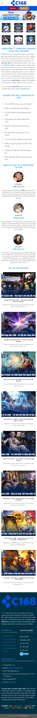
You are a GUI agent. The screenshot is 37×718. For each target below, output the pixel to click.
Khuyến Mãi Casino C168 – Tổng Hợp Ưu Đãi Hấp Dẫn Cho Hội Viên (18, 300)
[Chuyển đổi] (3, 104)
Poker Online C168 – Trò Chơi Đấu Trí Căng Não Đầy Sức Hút (18, 459)
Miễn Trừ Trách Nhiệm (9, 645)
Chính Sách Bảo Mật (9, 639)
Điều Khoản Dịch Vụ (9, 642)
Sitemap (5, 651)
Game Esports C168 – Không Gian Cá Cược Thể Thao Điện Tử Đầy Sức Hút (18, 538)
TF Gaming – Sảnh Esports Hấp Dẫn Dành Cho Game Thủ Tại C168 (18, 578)
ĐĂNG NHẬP (24, 8)
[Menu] (2, 3)
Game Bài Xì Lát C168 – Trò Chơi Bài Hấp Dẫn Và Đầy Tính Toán (18, 419)
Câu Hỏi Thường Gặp (9, 648)
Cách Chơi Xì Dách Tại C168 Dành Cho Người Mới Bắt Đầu (18, 380)
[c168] (18, 3)
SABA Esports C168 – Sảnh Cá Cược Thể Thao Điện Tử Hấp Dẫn (18, 499)
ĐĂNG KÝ (12, 8)
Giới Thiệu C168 (8, 636)
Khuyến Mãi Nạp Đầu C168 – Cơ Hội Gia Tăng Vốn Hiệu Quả (18, 340)
